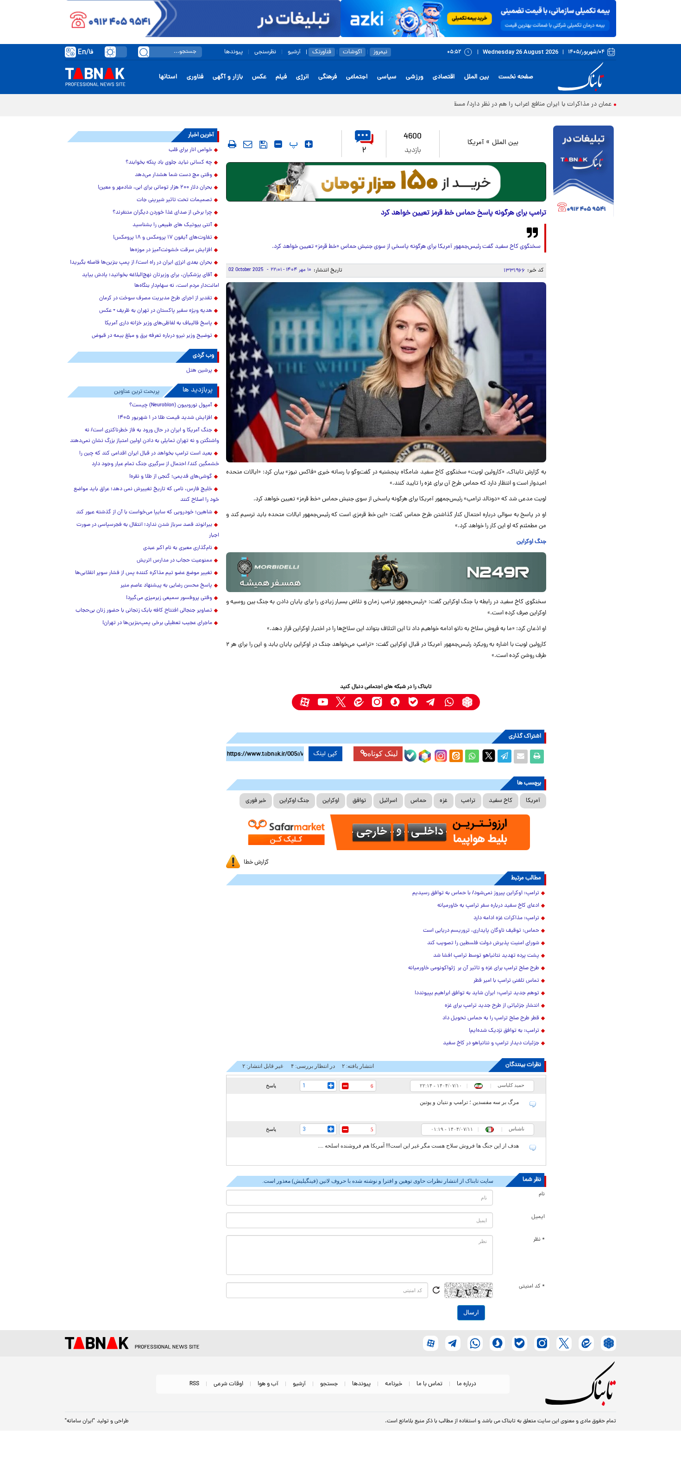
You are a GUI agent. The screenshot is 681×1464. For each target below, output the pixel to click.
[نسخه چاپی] (537, 757)
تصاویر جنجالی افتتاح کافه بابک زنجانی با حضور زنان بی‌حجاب (144, 610)
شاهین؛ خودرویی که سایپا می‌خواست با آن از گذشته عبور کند (144, 512)
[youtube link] (322, 702)
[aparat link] (304, 702)
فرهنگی (327, 77)
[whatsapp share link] (472, 757)
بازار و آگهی (228, 77)
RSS (194, 1384)
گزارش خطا (256, 862)
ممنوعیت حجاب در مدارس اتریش (174, 560)
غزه (444, 800)
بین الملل (476, 77)
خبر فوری (256, 800)
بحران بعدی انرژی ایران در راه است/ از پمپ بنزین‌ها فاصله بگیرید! (141, 263)
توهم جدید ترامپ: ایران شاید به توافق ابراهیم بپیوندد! (477, 993)
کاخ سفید (500, 800)
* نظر (539, 1240)
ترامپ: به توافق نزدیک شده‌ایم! (504, 1031)
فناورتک (321, 52)
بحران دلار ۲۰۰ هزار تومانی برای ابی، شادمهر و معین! (155, 187)
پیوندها (233, 52)
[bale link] (413, 702)
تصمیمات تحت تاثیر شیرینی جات (174, 200)
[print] (232, 144)
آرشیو (294, 52)
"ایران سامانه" (80, 1421)
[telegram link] (431, 702)
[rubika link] (467, 702)
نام (542, 1194)
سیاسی (387, 77)
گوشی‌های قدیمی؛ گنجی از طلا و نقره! (170, 477)
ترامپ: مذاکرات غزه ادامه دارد (506, 918)
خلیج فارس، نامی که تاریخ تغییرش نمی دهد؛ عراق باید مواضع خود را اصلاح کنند (146, 494)
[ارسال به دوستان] (521, 757)
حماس (418, 800)
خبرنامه (393, 1384)
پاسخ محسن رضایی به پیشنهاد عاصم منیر (166, 585)
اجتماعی (357, 77)
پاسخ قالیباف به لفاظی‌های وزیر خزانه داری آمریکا (158, 323)
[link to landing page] (582, 77)
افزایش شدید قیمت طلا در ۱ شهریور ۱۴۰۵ (165, 418)
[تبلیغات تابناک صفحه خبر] (583, 172)
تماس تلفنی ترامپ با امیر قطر (506, 981)
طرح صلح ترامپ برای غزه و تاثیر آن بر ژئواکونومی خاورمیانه (473, 968)
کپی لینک (325, 754)
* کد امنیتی (532, 1286)
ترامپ (468, 800)
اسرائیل (388, 800)
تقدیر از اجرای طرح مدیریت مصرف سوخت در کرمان (155, 298)
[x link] (341, 702)
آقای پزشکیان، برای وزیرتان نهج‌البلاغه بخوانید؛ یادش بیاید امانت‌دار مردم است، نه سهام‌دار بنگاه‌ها (150, 280)
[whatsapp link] (449, 702)
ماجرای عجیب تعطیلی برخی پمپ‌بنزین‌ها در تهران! (157, 623)
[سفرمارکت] (386, 832)
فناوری (195, 77)
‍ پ (292, 144)
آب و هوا (268, 1384)
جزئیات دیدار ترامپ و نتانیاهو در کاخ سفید (491, 1043)
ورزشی (414, 77)
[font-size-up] (309, 144)
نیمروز (380, 52)
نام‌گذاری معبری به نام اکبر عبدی (177, 548)
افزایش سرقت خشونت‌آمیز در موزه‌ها (171, 250)
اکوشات (352, 52)
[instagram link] (377, 702)
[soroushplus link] (395, 702)
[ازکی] (478, 18)
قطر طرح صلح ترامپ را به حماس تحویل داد (490, 1018)
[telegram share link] (504, 757)
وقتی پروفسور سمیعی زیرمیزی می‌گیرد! (169, 598)
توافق (359, 800)
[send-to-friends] (248, 144)
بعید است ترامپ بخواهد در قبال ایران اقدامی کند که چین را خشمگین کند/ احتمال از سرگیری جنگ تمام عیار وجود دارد (149, 458)
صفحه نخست (515, 77)
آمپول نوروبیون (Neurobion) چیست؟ (170, 405)
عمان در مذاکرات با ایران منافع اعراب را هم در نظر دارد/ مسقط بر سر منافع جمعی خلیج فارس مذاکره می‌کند (472, 104)
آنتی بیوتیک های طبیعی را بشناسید (172, 225)
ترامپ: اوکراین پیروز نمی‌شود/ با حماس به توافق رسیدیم (475, 893)
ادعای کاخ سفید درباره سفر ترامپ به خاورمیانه (488, 906)
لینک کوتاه (382, 753)
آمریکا (475, 143)
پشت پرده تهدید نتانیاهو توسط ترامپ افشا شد (486, 956)
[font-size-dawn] (278, 144)
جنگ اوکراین (294, 800)
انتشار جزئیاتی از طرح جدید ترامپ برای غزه (492, 1006)
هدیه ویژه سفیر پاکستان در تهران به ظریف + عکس (155, 311)
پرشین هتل (199, 370)
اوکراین (330, 800)
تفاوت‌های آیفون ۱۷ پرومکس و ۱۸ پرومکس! (162, 237)
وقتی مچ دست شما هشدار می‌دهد (173, 175)
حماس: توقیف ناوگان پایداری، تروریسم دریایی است (481, 931)
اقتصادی (444, 77)
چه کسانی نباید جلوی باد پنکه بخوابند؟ (169, 162)
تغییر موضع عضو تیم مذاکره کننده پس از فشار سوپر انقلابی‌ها (143, 573)
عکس (259, 77)
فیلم (281, 77)
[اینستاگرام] (440, 755)
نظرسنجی (265, 52)
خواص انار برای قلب (190, 150)
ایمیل (538, 1217)
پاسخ (271, 1085)
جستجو (329, 1384)
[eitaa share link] (456, 757)
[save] (263, 144)
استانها (168, 77)
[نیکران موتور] (386, 572)
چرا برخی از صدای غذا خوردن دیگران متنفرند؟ (162, 212)
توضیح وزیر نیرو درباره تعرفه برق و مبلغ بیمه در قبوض (152, 336)
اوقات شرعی (228, 1384)
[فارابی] (386, 182)
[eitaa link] (359, 702)
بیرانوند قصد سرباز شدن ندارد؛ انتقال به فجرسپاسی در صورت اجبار (147, 530)
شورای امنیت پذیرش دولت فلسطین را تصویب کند (483, 943)
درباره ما (466, 1384)
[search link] (143, 51)
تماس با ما (429, 1384)
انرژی (302, 77)
